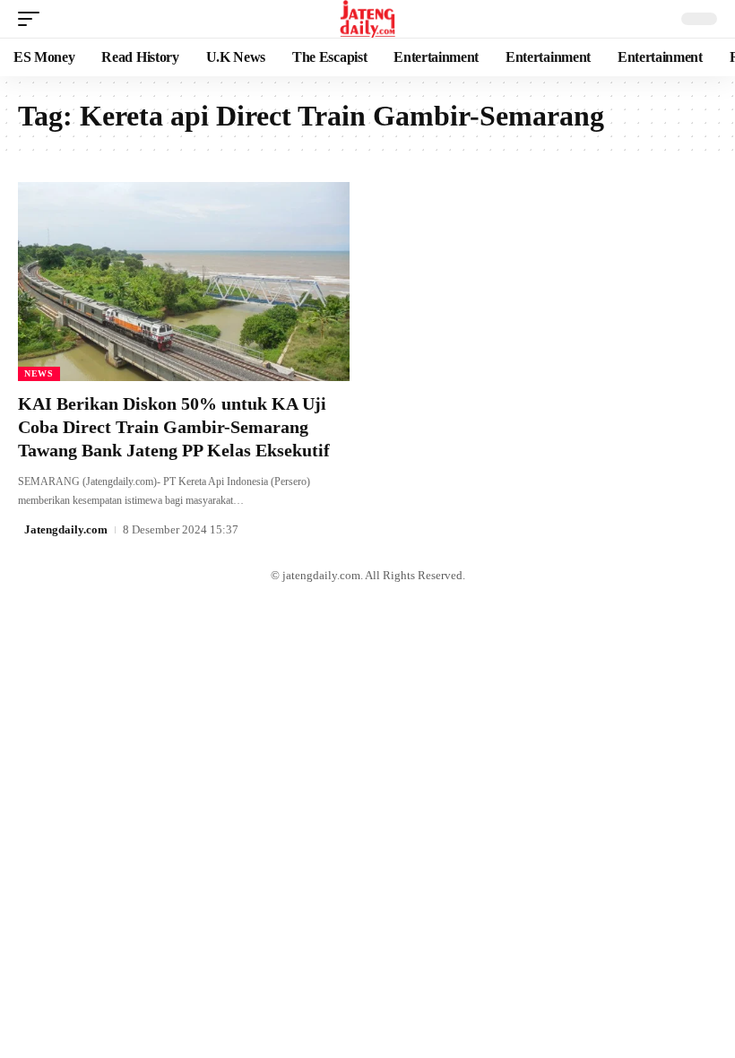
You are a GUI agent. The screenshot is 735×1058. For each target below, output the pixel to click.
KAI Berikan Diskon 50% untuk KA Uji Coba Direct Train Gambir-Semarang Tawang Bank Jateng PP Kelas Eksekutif (174, 427)
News (39, 373)
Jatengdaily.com (66, 529)
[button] (33, 19)
